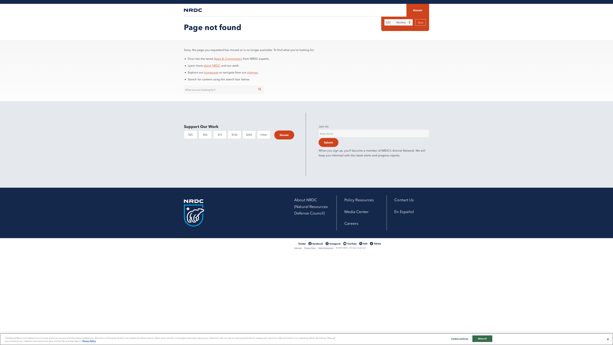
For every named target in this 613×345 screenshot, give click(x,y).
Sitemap (298, 248)
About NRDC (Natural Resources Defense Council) (311, 206)
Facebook (317, 243)
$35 (190, 134)
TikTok (377, 243)
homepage (211, 72)
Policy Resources (359, 200)
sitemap (252, 72)
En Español (404, 211)
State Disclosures (325, 248)
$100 (234, 134)
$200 (249, 134)
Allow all (482, 338)
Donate (417, 10)
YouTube (352, 243)
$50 (205, 134)
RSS (365, 243)
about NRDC (212, 65)
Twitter (302, 243)
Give (420, 22)
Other (263, 134)
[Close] (607, 339)
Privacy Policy (310, 248)
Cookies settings (459, 338)
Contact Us (404, 200)
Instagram (335, 243)
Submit (328, 142)
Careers (351, 223)
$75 (220, 134)
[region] (306, 339)
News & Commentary (228, 59)
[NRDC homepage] (193, 10)
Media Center (356, 211)
